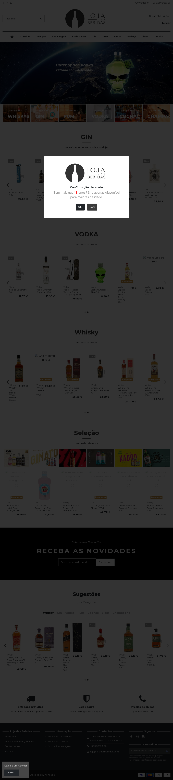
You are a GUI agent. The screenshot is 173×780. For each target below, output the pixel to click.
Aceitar (11, 772)
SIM (80, 207)
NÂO (92, 207)
